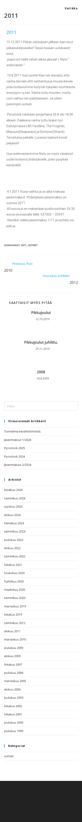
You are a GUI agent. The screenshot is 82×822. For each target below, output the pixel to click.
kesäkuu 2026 (13, 490)
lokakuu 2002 (13, 706)
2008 (41, 371)
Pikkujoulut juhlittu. (41, 342)
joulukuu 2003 (13, 698)
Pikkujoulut (41, 312)
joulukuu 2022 (13, 540)
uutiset (33, 245)
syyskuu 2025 (13, 506)
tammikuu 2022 (14, 556)
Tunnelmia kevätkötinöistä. (22, 431)
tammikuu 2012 (14, 623)
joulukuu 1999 (13, 731)
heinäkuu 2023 (14, 523)
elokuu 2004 (12, 689)
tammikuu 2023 (14, 531)
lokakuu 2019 (13, 614)
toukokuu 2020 (14, 573)
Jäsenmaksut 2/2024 (17, 465)
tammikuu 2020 (14, 598)
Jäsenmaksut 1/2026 (17, 440)
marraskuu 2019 (15, 606)
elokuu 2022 (12, 548)
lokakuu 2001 (13, 714)
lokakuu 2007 (13, 664)
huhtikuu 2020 (14, 581)
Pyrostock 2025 (14, 448)
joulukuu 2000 (13, 722)
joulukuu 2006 (13, 673)
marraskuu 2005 (15, 681)
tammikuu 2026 (14, 498)
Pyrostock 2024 (14, 456)
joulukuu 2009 (13, 648)
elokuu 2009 (12, 656)
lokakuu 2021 (13, 565)
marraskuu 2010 (15, 639)
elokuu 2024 (12, 515)
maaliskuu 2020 (14, 590)
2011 (23, 245)
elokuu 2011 (12, 631)
